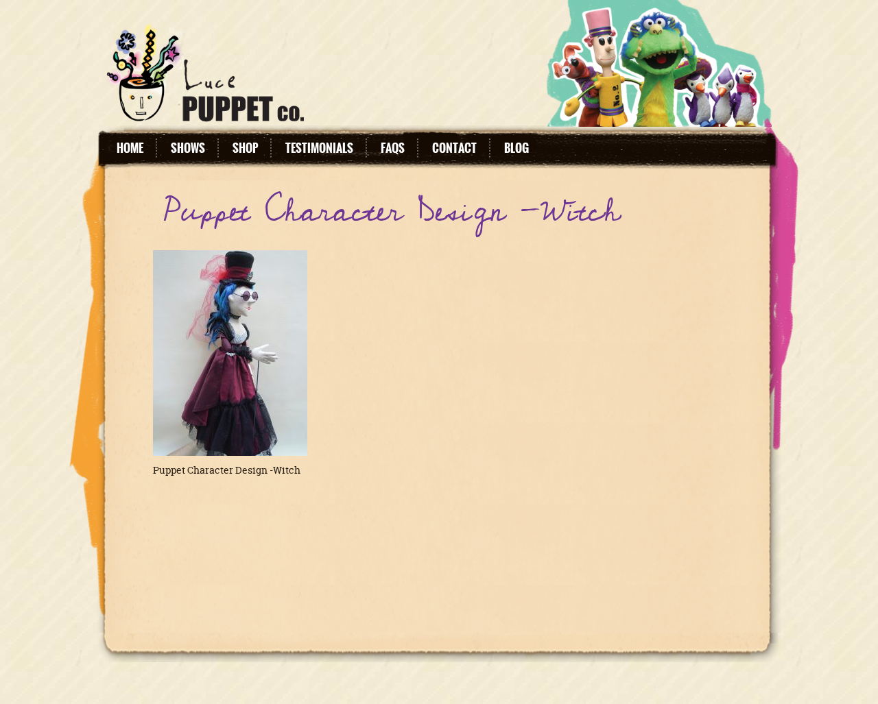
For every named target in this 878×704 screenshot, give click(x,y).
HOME (130, 148)
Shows (188, 148)
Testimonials (319, 148)
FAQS (393, 148)
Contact (454, 148)
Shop (245, 148)
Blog (516, 148)
